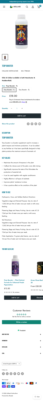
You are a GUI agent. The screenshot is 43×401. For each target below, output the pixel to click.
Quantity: (5, 108)
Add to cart (21, 116)
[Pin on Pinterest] (32, 123)
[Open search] (27, 7)
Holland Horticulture (10, 71)
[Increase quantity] (22, 108)
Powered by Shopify (7, 396)
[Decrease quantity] (11, 108)
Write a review (21, 322)
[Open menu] (4, 7)
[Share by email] (39, 123)
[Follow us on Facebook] (3, 373)
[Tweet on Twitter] (35, 123)
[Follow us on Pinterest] (14, 373)
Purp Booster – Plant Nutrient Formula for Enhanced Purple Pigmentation (14, 282)
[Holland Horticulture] (15, 7)
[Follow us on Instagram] (11, 373)
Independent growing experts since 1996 (21, 2)
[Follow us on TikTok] (22, 373)
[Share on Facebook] (28, 123)
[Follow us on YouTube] (18, 373)
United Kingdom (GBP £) (9, 364)
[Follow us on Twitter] (7, 373)
